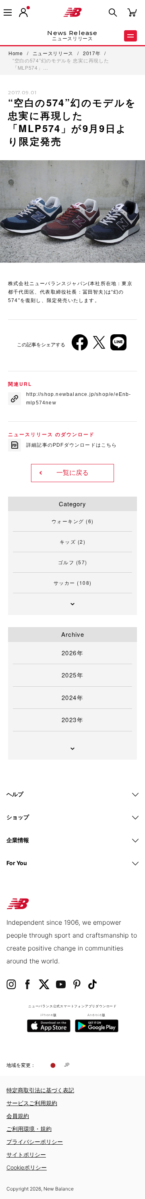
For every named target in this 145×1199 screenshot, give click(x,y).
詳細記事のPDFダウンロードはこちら (71, 445)
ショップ (17, 817)
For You (16, 862)
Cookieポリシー (26, 1167)
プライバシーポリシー (34, 1141)
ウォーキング (73, 521)
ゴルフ (72, 562)
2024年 (73, 697)
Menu (130, 35)
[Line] (118, 345)
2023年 (73, 719)
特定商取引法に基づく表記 (40, 1090)
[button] (23, 12)
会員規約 (17, 1115)
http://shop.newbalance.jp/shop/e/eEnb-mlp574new (78, 398)
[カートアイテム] (132, 11)
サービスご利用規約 (31, 1103)
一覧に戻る (72, 472)
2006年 (24, 295)
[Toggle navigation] (7, 12)
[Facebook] (79, 345)
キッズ (73, 541)
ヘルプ (14, 794)
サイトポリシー (26, 1154)
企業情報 (17, 840)
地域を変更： (20, 1065)
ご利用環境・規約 (29, 1128)
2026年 (73, 652)
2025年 (73, 675)
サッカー (73, 582)
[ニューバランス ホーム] (72, 12)
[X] (99, 345)
